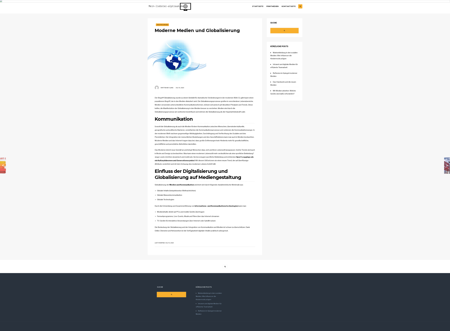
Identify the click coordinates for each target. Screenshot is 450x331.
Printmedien (272, 6)
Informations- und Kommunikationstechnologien (216, 206)
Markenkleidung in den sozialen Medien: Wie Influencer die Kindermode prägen (284, 56)
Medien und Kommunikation (181, 185)
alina (171, 88)
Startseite (257, 6)
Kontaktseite (289, 6)
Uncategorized (162, 25)
